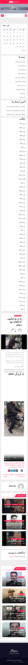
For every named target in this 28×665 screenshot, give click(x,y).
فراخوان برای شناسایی (15, 541)
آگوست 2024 (22, 179)
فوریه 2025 (22, 159)
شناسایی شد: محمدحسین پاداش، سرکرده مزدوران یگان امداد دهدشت (14, 524)
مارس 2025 (22, 155)
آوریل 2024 (22, 187)
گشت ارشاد (22, 97)
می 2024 (23, 183)
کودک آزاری (22, 93)
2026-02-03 (20, 617)
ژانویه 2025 (22, 163)
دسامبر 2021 (22, 289)
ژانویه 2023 (22, 246)
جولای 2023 (22, 222)
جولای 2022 (22, 269)
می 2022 (23, 277)
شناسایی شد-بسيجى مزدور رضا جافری (15, 114)
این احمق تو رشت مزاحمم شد (14, 507)
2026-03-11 (20, 600)
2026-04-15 (20, 583)
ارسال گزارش (21, 661)
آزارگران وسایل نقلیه (20, 81)
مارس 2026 (22, 127)
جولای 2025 (22, 139)
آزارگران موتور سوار (20, 77)
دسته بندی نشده (21, 85)
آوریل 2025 (22, 151)
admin (12, 329)
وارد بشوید (11, 556)
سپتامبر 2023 (22, 214)
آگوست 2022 (22, 265)
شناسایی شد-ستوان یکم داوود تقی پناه (15, 106)
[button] (5, 15)
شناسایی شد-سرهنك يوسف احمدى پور (15, 110)
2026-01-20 (20, 634)
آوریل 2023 (22, 234)
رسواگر (14, 7)
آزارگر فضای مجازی (20, 61)
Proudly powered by (10, 660)
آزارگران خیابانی (21, 73)
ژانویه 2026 (22, 135)
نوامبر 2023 (22, 206)
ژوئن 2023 (22, 226)
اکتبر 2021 (22, 293)
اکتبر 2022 (22, 258)
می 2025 (23, 147)
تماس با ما (15, 661)
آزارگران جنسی (21, 65)
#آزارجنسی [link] (15, 463)
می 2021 (23, 309)
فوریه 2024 (22, 194)
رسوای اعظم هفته (20, 89)
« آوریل (23, 50)
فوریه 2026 (22, 131)
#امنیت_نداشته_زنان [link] (14, 467)
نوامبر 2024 (22, 167)
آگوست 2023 (22, 218)
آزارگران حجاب (21, 69)
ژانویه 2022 (22, 285)
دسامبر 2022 (22, 250)
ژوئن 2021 (22, 305)
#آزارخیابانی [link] (21, 463)
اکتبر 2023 (22, 210)
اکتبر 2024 (22, 171)
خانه (26, 661)
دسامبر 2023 (22, 202)
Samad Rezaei (18, 660)
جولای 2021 (22, 301)
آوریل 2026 (22, 123)
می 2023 (23, 230)
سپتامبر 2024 (22, 175)
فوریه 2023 (22, 242)
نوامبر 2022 (22, 254)
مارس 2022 (22, 281)
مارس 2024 (22, 190)
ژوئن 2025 (22, 143)
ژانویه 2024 (22, 198)
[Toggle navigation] (2, 15)
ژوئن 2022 (22, 273)
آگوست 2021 (22, 297)
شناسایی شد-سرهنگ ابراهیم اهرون (16, 631)
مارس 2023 (22, 238)
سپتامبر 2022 (22, 262)
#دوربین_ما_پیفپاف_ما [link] (14, 465)
